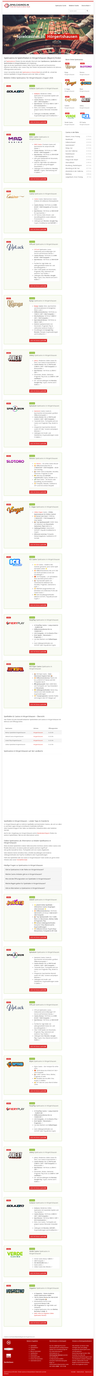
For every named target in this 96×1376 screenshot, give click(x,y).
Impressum (88, 1372)
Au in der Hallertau (78, 151)
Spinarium (37, 411)
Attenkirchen (78, 157)
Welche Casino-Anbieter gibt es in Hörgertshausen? (23, 874)
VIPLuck (36, 249)
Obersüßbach (78, 162)
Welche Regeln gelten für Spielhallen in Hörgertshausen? (25, 883)
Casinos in (7, 1337)
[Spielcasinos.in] (17, 5)
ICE (37, 564)
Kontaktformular (22, 860)
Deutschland (86, 6)
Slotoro (38, 463)
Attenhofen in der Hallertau (78, 171)
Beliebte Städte (74, 6)
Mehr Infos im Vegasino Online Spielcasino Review (44, 1314)
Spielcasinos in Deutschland (31, 72)
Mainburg (78, 174)
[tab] (33, 870)
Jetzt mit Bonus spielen (37, 122)
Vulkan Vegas (38, 512)
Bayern (22, 1337)
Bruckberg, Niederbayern (78, 165)
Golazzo (37, 94)
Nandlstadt (78, 139)
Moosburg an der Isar (78, 168)
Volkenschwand (78, 142)
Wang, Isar (78, 148)
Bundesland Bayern (43, 833)
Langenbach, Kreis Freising (78, 177)
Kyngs (36, 306)
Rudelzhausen (78, 154)
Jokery (36, 360)
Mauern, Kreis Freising (78, 136)
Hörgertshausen (52, 88)
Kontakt (73, 1372)
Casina (36, 199)
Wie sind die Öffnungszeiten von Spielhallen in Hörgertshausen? (28, 879)
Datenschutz (80, 1372)
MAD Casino (38, 144)
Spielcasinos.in (10, 61)
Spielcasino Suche (60, 6)
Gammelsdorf (78, 145)
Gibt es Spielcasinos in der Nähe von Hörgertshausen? (24, 870)
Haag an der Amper (78, 159)
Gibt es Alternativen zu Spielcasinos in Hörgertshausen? (25, 888)
